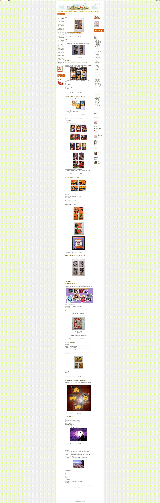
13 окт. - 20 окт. (97, 46)
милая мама (59, 39)
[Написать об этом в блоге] (78, 36)
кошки (62, 35)
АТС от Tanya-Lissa (69, 93)
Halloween (73, 93)
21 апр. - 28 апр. (97, 98)
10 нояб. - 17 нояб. (97, 42)
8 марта (62, 17)
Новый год (61, 42)
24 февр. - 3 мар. (97, 106)
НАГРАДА (58, 41)
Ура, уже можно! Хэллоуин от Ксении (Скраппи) (75, 380)
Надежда (63, 41)
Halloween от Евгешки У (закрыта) (72, 177)
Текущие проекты (70, 11)
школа (58, 57)
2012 (95, 113)
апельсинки (59, 19)
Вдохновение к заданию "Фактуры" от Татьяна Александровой (99, 163)
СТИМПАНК (59, 55)
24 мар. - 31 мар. (97, 102)
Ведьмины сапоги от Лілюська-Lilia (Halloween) (75, 255)
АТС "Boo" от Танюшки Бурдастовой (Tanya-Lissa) (76, 62)
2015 (95, 36)
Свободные (59, 52)
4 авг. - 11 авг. (97, 82)
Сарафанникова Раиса (61, 51)
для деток (62, 31)
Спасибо (59, 54)
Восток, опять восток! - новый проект (73, 448)
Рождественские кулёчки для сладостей (100, 142)
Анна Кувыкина (61, 18)
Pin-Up (62, 62)
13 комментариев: (76, 338)
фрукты (58, 56)
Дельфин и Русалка (61, 28)
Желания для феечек (81, 11)
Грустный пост (96, 126)
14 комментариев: (74, 92)
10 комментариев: (74, 413)
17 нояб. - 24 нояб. (97, 41)
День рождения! (60, 29)
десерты (59, 31)
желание (59, 33)
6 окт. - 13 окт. (97, 47)
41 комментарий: (74, 173)
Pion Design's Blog (96, 117)
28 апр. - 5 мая (97, 97)
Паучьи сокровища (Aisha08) (71, 283)
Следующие (67, 485)
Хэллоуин (62, 56)
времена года (61, 26)
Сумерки (62, 55)
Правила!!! (65, 11)
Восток (68, 482)
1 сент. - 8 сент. (97, 78)
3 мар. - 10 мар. (97, 105)
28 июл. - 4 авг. (97, 83)
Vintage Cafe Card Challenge (98, 151)
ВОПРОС (58, 25)
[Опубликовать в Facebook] (80, 36)
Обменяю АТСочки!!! (95, 11)
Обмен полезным (87, 11)
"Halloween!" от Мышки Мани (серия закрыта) (75, 96)
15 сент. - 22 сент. (97, 76)
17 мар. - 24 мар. (97, 103)
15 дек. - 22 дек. (97, 39)
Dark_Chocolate (59, 59)
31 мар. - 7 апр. (97, 101)
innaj (63, 61)
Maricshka (59, 62)
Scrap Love (61, 63)
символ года (62, 52)
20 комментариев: (74, 306)
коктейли (60, 34)
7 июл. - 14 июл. (97, 86)
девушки (62, 27)
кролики (63, 36)
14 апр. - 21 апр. (97, 99)
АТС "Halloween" (68, 310)
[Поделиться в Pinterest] (81, 57)
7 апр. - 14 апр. (97, 100)
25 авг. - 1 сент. (97, 79)
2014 (95, 37)
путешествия (59, 48)
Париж (63, 46)
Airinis (63, 58)
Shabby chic (96, 140)
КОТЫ (63, 34)
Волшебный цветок (61, 24)
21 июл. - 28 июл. (97, 84)
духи (58, 32)
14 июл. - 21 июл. (97, 85)
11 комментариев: (74, 252)
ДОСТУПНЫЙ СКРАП (97, 125)
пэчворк (63, 48)
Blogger (84, 501)
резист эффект (59, 49)
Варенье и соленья (61, 22)
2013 (95, 38)
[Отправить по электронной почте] (77, 36)
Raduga (58, 63)
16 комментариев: (74, 481)
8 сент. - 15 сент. (97, 77)
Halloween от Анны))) (69, 15)
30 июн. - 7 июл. (97, 87)
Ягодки (59, 58)
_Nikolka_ (59, 17)
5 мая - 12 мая (97, 96)
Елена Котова (62, 32)
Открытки (62, 44)
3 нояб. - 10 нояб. (97, 43)
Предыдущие (89, 485)
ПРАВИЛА (59, 47)
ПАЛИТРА (59, 46)
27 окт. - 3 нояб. (97, 44)
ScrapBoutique (96, 157)
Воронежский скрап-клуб (97, 128)
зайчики (61, 33)
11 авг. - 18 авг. (97, 81)
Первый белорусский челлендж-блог (97, 134)
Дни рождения (75, 11)
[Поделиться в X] (79, 36)
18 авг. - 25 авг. (97, 80)
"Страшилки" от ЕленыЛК (70, 200)
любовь (62, 37)
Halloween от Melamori (70, 342)
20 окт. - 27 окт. (97, 45)
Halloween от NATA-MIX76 (71, 41)
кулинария (59, 37)
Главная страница (60, 11)
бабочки (62, 21)
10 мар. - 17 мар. (97, 104)
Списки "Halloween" (69, 416)
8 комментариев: (74, 36)
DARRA (63, 59)
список (63, 54)
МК (91, 11)
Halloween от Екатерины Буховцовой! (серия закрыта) (76, 118)
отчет (63, 45)
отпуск (59, 45)
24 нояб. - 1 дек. (97, 40)
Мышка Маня (62, 40)
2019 (95, 35)
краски (59, 36)
